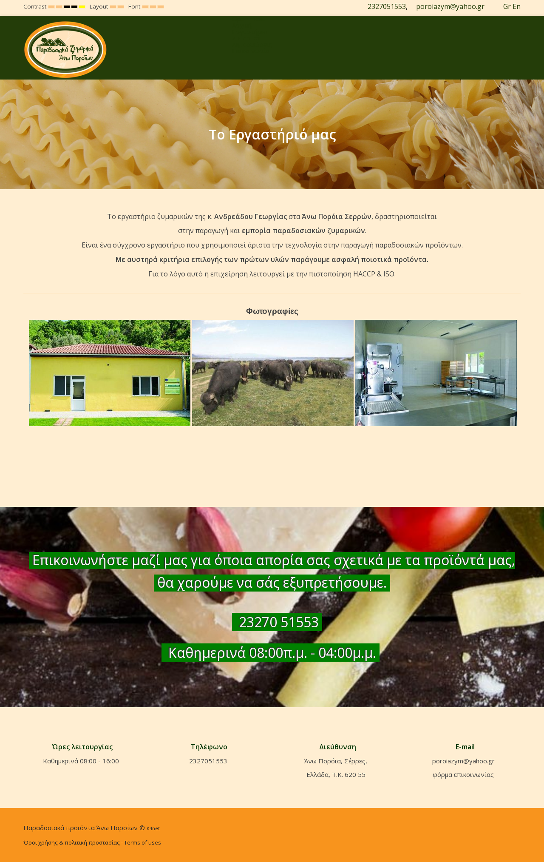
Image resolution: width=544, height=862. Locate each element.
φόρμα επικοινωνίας (463, 774)
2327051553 (387, 6)
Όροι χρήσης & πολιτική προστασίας (71, 842)
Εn (517, 6)
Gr (507, 6)
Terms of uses (142, 842)
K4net (153, 828)
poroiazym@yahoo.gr (450, 6)
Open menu (249, 18)
